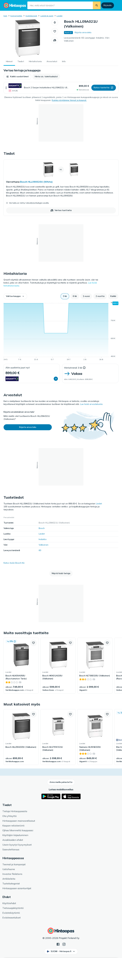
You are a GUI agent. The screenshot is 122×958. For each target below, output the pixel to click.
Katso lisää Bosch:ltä (14, 563)
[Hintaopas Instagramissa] (64, 943)
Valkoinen (43, 544)
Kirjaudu (108, 5)
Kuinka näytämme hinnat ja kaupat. (69, 100)
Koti (5, 16)
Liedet (59, 16)
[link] (61, 187)
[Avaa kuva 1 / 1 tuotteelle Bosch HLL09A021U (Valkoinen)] (27, 37)
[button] (54, 22)
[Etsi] (97, 5)
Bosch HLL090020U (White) (36, 181)
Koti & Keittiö (16, 16)
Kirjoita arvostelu (83, 32)
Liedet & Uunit (46, 16)
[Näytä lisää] (6, 87)
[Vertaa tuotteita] (54, 40)
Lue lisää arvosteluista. (91, 404)
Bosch (42, 528)
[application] (61, 331)
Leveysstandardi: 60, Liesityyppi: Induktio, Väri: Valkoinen (87, 39)
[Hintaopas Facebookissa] (58, 943)
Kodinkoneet (31, 16)
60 (40, 550)
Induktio (43, 539)
